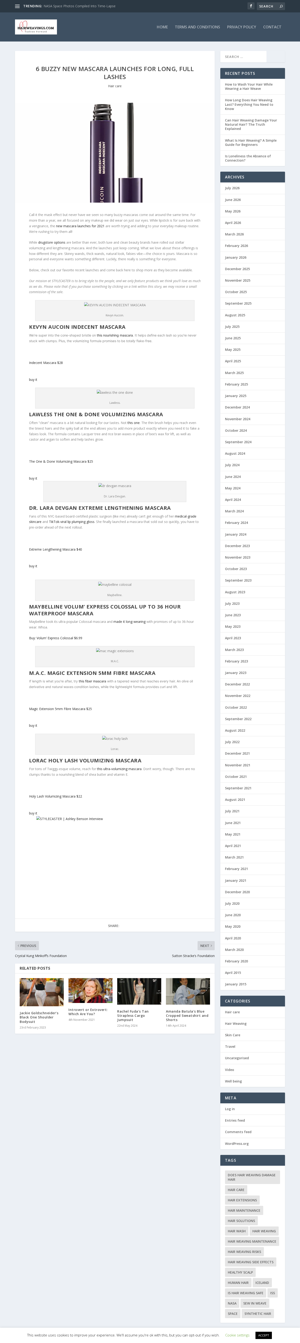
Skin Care (232, 1035)
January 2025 (235, 395)
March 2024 (234, 511)
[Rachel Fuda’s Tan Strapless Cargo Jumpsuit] (139, 991)
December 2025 (237, 269)
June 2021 (233, 823)
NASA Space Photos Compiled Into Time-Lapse (80, 6)
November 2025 (237, 280)
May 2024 (232, 488)
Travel (230, 1046)
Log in (230, 1109)
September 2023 (238, 580)
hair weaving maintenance (252, 1241)
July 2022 (232, 742)
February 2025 (236, 384)
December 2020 (237, 892)
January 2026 (235, 257)
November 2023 (237, 557)
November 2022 (237, 695)
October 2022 (236, 707)
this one (134, 422)
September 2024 (238, 442)
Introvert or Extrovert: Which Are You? (88, 1011)
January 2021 (235, 880)
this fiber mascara (92, 681)
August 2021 (235, 799)
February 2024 (236, 522)
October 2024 (236, 430)
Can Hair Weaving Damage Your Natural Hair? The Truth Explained (251, 124)
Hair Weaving (236, 1023)
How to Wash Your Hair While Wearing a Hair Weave (249, 86)
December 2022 (237, 684)
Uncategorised (237, 1058)
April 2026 (233, 222)
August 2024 (235, 453)
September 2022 (238, 719)
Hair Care (236, 1190)
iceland (262, 1282)
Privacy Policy (241, 27)
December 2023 (237, 546)
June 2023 (233, 615)
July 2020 (232, 903)
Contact (272, 27)
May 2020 (232, 926)
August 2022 (235, 730)
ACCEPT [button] (263, 1335)
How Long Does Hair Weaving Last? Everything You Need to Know (249, 104)
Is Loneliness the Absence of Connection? (248, 158)
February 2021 (236, 868)
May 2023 (232, 626)
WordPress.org (237, 1143)
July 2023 (232, 603)
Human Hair (238, 1282)
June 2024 (233, 476)
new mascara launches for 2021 (80, 226)
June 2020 (233, 915)
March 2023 (234, 649)
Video (229, 1069)
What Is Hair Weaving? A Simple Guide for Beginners (251, 142)
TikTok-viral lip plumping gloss (71, 521)
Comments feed (238, 1132)
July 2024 (232, 465)
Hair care (115, 86)
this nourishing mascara (115, 335)
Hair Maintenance (244, 1210)
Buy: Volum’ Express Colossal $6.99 (55, 638)
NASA (232, 1303)
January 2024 (235, 534)
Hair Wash (237, 1231)
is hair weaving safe (245, 1293)
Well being (233, 1081)
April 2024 (233, 499)
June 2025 (233, 338)
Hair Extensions (242, 1200)
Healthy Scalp (240, 1272)
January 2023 (235, 672)
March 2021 (234, 857)
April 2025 (233, 361)
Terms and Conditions (197, 27)
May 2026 (232, 211)
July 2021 (232, 811)
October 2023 (236, 569)
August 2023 (235, 592)
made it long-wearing (129, 621)
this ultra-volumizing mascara (119, 769)
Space (233, 1313)
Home (162, 27)
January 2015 (235, 984)
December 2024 (237, 407)
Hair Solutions (241, 1220)
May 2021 (232, 834)
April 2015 (233, 972)
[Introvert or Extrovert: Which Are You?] (90, 990)
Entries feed (235, 1120)
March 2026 (234, 234)
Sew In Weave (254, 1303)
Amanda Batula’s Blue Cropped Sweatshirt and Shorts (187, 1015)
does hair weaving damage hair (252, 1177)
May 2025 (232, 349)
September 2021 (238, 788)
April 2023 (233, 638)
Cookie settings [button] (237, 1335)
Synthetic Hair (257, 1313)
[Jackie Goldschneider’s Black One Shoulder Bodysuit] (42, 992)
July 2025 (232, 326)
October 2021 (236, 776)
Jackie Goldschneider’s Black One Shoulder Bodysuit (39, 1017)
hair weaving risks (244, 1251)
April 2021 (233, 846)
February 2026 (236, 245)
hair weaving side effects (251, 1262)
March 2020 (234, 949)
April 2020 (233, 938)
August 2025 (235, 315)
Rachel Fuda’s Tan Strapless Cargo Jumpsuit (133, 1015)
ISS (272, 1293)
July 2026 (232, 188)
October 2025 (236, 292)
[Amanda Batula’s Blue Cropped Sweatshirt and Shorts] (188, 991)
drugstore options (51, 242)
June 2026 (233, 199)
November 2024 (237, 419)
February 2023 (236, 661)
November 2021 (237, 765)
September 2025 (238, 303)
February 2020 (236, 961)
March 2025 (234, 373)
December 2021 (237, 753)
